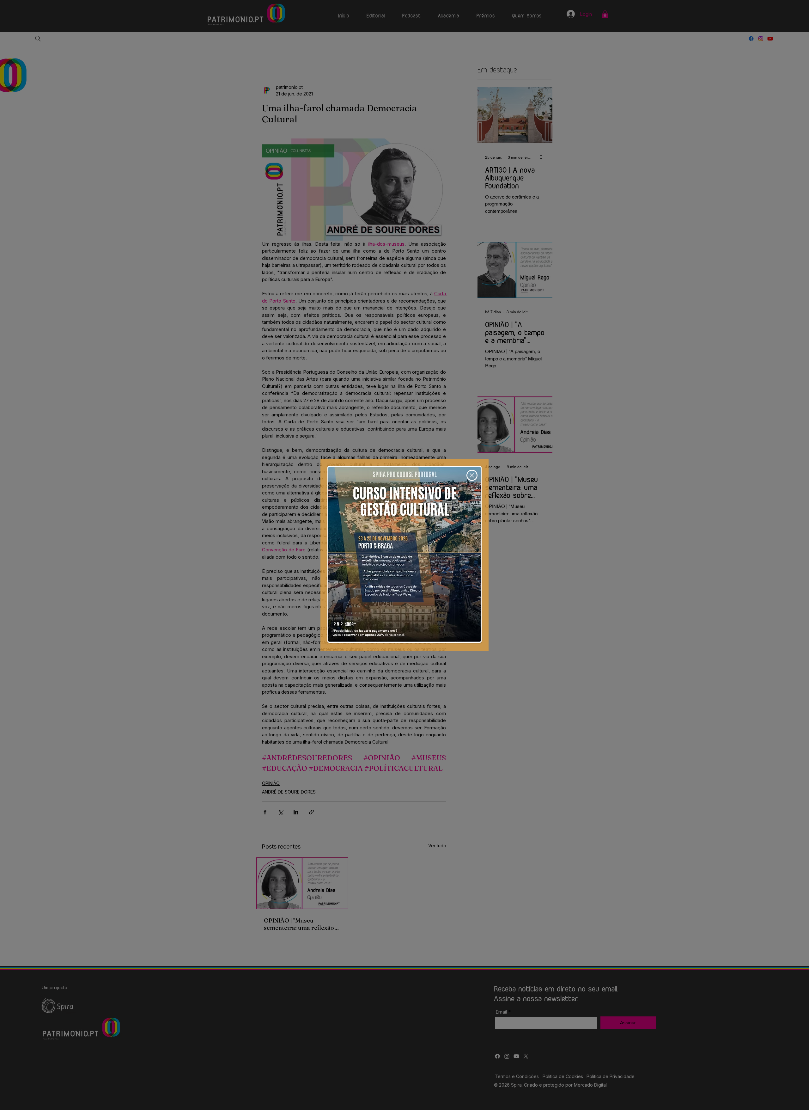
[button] (471, 475)
